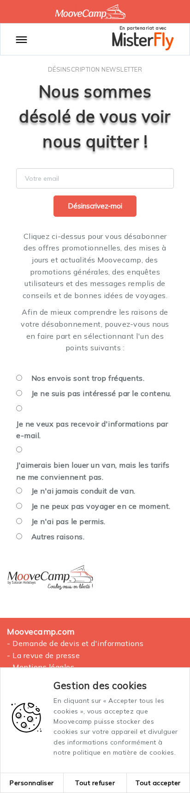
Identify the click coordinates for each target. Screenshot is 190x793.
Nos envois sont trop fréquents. (88, 378)
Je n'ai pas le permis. (68, 521)
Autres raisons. (58, 536)
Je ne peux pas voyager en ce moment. (101, 506)
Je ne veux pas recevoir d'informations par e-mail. (92, 429)
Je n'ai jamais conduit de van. (83, 490)
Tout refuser (95, 783)
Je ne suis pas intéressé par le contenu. (101, 393)
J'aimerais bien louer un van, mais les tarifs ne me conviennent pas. (93, 471)
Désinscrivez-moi (95, 205)
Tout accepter (158, 783)
